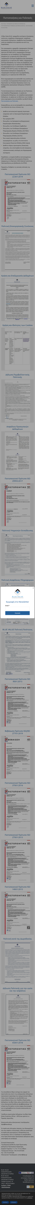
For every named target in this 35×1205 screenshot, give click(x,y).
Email (7, 605)
